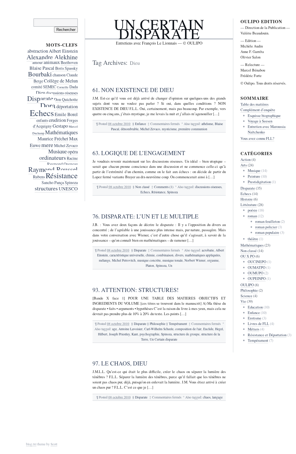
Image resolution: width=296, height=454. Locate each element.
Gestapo (60, 126)
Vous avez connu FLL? (257, 138)
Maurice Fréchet (53, 138)
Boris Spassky (66, 68)
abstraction (37, 51)
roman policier (266, 226)
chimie (150, 255)
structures (46, 188)
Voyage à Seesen (260, 121)
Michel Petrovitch (124, 260)
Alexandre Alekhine (52, 57)
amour (37, 62)
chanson (59, 75)
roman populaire (267, 232)
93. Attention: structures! (135, 290)
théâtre (253, 238)
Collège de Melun (61, 81)
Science (246, 295)
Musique (57, 151)
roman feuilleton (267, 221)
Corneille (63, 87)
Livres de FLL (258, 323)
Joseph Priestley (119, 334)
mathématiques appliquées (202, 255)
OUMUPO (255, 272)
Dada (73, 86)
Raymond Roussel (53, 169)
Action (245, 159)
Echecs (145, 192)
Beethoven (69, 62)
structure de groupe (186, 334)
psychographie (149, 334)
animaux (52, 62)
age (114, 329)
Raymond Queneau (62, 164)
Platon (150, 265)
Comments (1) (163, 187)
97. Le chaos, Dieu (119, 363)
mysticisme (169, 129)
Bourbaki (40, 74)
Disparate (140, 250)
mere (47, 145)
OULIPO (247, 284)
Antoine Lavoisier (131, 329)
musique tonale (172, 260)
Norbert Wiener (195, 260)
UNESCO (68, 188)
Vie (243, 301)
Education (255, 307)
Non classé (142, 187)
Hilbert (102, 334)
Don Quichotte (66, 99)
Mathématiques (61, 132)
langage (217, 397)
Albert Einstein (63, 51)
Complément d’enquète (257, 109)
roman (252, 215)
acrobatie (208, 250)
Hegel (219, 329)
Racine (72, 158)
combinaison (164, 255)
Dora (48, 105)
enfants (42, 120)
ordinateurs (52, 157)
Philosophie (157, 323)
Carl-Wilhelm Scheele (158, 329)
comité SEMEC (43, 86)
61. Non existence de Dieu (133, 90)
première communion (192, 129)
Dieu (40, 92)
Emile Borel (66, 114)
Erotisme (254, 318)
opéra (73, 151)
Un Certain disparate (163, 339)
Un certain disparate (159, 28)
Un (170, 265)
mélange (104, 260)
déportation (67, 106)
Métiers (253, 329)
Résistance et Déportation (267, 334)
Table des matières (254, 104)
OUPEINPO (257, 278)
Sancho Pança (53, 182)
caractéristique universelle (127, 255)
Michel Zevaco (150, 129)
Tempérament (178, 323)
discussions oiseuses (208, 187)
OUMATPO (256, 267)
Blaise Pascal (41, 68)
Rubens (39, 176)
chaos (206, 397)
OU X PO (247, 256)
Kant (135, 334)
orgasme (213, 260)
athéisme (207, 124)
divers (179, 255)
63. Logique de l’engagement (138, 153)
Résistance (158, 192)
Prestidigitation (259, 181)
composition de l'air (188, 329)
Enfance (140, 124)
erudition (57, 120)
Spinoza (172, 192)
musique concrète (149, 260)
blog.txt (31, 444)
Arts (243, 165)
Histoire (246, 199)
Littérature (248, 204)
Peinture (254, 176)
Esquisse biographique (264, 115)
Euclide (208, 329)
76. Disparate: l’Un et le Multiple (145, 216)
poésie (252, 210)
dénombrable (129, 129)
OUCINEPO (257, 261)
